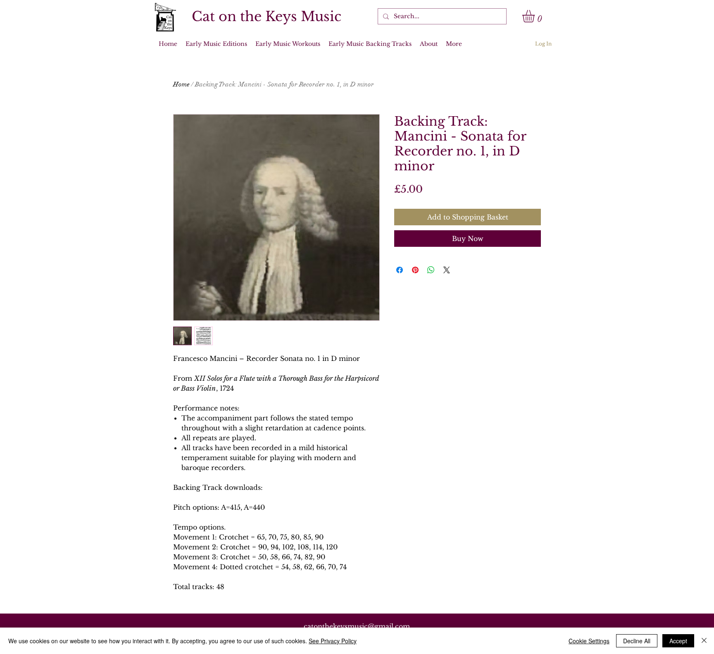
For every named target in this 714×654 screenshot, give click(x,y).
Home (181, 84)
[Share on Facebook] (400, 270)
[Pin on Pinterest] (415, 270)
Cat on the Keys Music (266, 16)
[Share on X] (447, 270)
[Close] (704, 640)
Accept (678, 641)
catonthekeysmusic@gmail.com (357, 626)
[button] (535, 16)
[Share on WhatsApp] (431, 270)
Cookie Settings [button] (589, 641)
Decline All (636, 641)
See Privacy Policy (333, 641)
